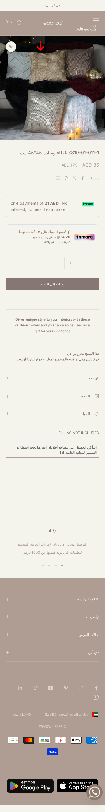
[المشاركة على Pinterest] (66, 178)
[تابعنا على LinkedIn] (20, 688)
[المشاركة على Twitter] (74, 178)
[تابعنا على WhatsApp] (96, 697)
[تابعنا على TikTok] (35, 688)
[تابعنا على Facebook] (96, 688)
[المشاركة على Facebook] (82, 178)
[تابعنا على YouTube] (51, 688)
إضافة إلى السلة (52, 284)
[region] (52, 541)
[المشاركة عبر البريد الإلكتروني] (58, 178)
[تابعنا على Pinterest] (66, 688)
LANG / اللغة (22, 714)
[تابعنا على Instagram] (81, 688)
